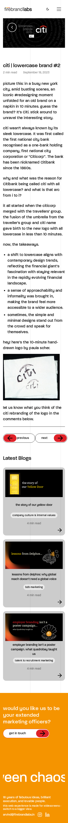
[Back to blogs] (12, 27)
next (44, 438)
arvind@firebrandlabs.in (19, 814)
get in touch (17, 733)
